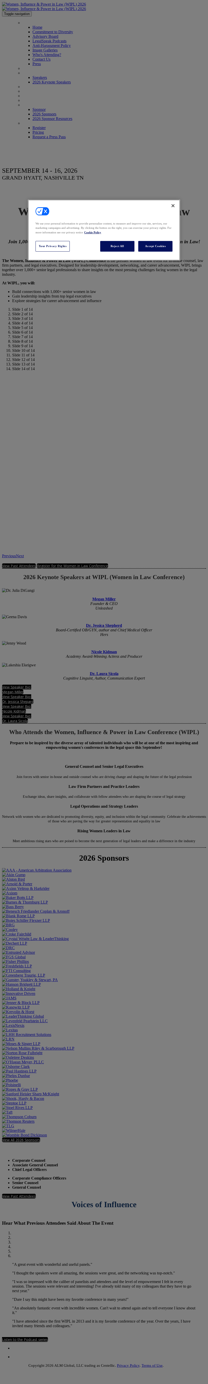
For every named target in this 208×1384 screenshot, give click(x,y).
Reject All (117, 245)
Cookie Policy (92, 232)
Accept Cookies (155, 245)
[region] (104, 230)
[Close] (173, 205)
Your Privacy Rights (53, 245)
